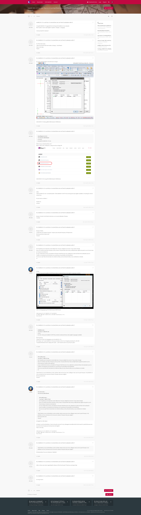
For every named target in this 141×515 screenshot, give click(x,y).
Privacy (43, 510)
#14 (92, 461)
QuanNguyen (41, 136)
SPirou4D (31, 27)
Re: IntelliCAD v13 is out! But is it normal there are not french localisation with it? (55, 40)
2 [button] (31, 16)
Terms (47, 510)
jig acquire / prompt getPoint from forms (105, 35)
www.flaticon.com (45, 513)
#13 (92, 442)
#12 (92, 386)
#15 (92, 475)
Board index (34, 510)
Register (105, 2)
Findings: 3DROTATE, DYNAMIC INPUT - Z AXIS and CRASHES (105, 49)
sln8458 (30, 272)
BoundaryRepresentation (103, 30)
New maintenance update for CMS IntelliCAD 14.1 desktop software (105, 25)
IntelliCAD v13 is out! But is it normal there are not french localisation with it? (57, 8)
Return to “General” (33, 494)
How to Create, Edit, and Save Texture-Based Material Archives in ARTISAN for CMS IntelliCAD (105, 40)
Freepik (37, 513)
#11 (92, 351)
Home (29, 510)
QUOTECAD (65, 512)
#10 (92, 325)
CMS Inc (35, 10)
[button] (34, 16)
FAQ (39, 510)
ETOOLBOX (60, 512)
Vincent (30, 193)
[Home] (29, 2)
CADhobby (71, 512)
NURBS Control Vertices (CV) (104, 45)
